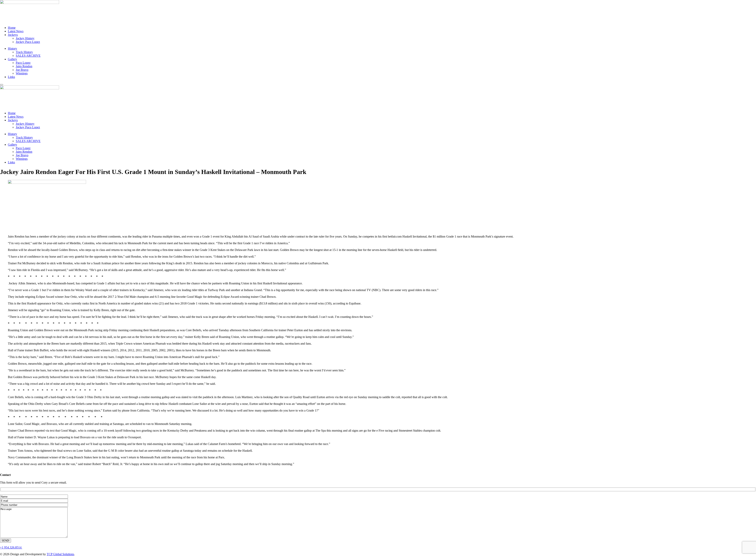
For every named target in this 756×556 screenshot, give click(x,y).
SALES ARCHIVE (28, 55)
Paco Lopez (23, 62)
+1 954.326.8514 (11, 547)
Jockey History (25, 38)
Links (11, 77)
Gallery (12, 59)
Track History (24, 52)
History (12, 48)
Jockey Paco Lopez (28, 41)
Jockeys (13, 34)
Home (12, 27)
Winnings (22, 73)
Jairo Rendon (24, 66)
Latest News (15, 31)
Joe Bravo (22, 69)
